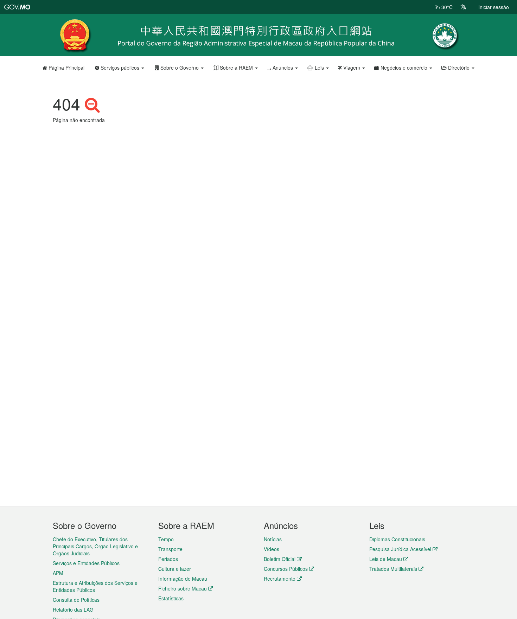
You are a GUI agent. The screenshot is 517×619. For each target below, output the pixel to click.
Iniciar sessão (493, 7)
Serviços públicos (120, 67)
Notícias (273, 539)
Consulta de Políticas (76, 599)
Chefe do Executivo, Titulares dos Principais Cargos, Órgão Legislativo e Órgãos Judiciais (95, 546)
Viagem (352, 67)
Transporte (170, 549)
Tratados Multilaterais (393, 568)
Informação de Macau (182, 578)
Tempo (166, 539)
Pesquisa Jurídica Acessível (400, 549)
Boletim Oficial (279, 558)
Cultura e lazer (174, 568)
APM (58, 572)
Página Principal (65, 67)
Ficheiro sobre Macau (182, 588)
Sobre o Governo (179, 67)
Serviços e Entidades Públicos (86, 563)
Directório (459, 67)
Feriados (168, 558)
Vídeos (271, 549)
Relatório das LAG (73, 609)
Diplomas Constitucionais (397, 539)
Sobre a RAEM (236, 67)
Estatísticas (171, 598)
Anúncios (282, 67)
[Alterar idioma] (463, 7)
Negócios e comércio (404, 67)
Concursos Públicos (286, 568)
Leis (319, 67)
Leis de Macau (385, 558)
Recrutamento (279, 578)
